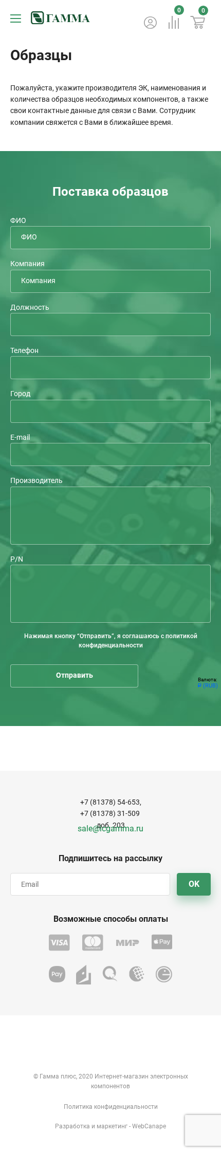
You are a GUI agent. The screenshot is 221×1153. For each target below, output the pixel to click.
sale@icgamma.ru (110, 828)
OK (194, 884)
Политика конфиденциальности (111, 1106)
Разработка (72, 1126)
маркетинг (112, 1126)
